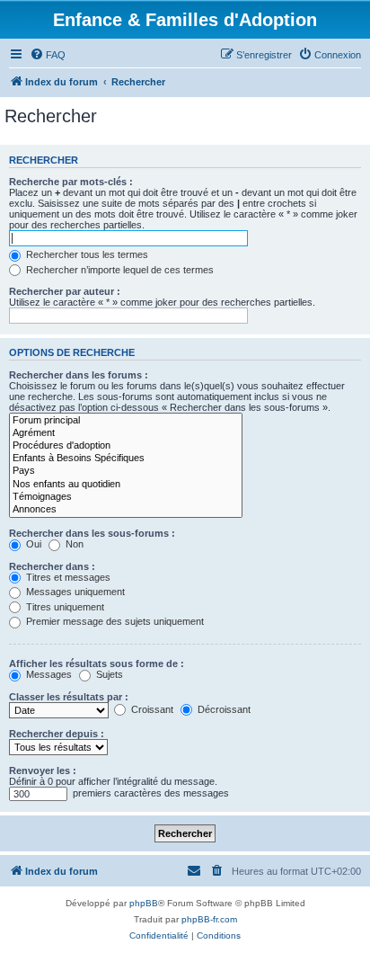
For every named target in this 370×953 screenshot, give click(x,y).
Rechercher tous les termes (85, 254)
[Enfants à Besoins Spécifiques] (126, 458)
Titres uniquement (63, 606)
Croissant (150, 709)
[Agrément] (126, 433)
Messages (47, 674)
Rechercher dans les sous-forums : (92, 533)
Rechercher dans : (52, 566)
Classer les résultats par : (68, 696)
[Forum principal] (126, 420)
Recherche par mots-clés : (71, 181)
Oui (32, 544)
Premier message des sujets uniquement (113, 621)
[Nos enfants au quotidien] (126, 484)
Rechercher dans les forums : (78, 375)
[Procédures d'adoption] (126, 446)
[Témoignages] (126, 497)
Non (73, 544)
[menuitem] (48, 55)
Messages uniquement (74, 591)
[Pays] (126, 471)
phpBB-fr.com (209, 919)
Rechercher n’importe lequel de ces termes (118, 269)
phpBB (143, 903)
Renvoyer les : (42, 770)
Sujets (108, 674)
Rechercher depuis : (56, 733)
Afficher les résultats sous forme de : (96, 663)
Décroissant (223, 709)
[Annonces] (126, 509)
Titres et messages (66, 577)
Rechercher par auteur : (64, 291)
